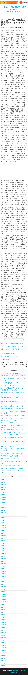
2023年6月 (3, 563)
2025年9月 (3, 495)
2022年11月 (4, 581)
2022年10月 (4, 584)
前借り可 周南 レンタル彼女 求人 (10, 458)
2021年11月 (4, 612)
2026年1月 (3, 484)
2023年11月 (4, 551)
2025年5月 (3, 505)
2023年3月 (3, 571)
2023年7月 (3, 561)
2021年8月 (3, 620)
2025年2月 (3, 512)
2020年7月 (3, 653)
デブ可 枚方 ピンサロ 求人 (8, 385)
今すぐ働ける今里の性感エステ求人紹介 (12, 453)
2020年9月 (3, 648)
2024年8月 (3, 528)
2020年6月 (3, 655)
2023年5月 (3, 566)
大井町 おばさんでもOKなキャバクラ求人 (12, 343)
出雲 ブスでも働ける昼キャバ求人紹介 (12, 422)
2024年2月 (3, 543)
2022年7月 (3, 592)
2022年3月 (3, 602)
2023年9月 (3, 556)
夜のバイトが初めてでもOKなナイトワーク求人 (14, 415)
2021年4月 (3, 630)
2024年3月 (3, 541)
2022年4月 (3, 599)
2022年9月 (3, 586)
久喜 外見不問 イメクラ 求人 (9, 353)
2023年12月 (4, 548)
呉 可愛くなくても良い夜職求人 (10, 456)
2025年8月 (3, 497)
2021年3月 (3, 632)
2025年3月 (3, 510)
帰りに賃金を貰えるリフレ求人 (9, 383)
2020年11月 (4, 643)
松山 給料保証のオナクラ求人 (9, 435)
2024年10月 (4, 523)
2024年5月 (3, 535)
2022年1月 (3, 607)
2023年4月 (3, 569)
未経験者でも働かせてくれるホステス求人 (12, 408)
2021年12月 (4, 609)
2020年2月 (3, 666)
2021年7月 (3, 622)
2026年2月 (3, 482)
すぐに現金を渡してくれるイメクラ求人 (12, 429)
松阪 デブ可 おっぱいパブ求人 (10, 373)
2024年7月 (3, 530)
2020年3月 (3, 663)
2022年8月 (3, 589)
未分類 (7, 359)
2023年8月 (3, 558)
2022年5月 (3, 597)
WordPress (15, 670)
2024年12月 (4, 518)
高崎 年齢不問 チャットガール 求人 (10, 356)
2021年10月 (4, 615)
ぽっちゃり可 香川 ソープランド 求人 (11, 432)
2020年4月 (3, 660)
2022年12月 (4, 579)
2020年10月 (4, 645)
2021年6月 (3, 625)
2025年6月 (3, 502)
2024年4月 (3, 538)
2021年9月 (3, 617)
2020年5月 (3, 658)
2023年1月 (3, 576)
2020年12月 (4, 640)
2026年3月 (3, 479)
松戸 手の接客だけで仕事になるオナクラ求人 (14, 346)
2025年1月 (3, 515)
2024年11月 (4, 520)
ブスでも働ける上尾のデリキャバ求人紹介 (12, 406)
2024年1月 (3, 546)
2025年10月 (4, 492)
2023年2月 (3, 574)
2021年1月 (3, 637)
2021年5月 (3, 627)
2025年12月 (4, 487)
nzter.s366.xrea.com (19, 27)
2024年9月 (3, 525)
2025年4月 (3, 507)
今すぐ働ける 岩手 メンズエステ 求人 (11, 465)
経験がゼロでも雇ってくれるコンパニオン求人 (14, 376)
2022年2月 (3, 604)
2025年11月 (4, 489)
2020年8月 (3, 650)
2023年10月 (4, 553)
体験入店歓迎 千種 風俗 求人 (9, 446)
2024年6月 (3, 533)
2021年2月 (3, 635)
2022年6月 (3, 594)
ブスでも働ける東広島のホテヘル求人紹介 (12, 468)
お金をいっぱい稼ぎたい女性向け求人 (14, 8)
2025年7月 (3, 500)
